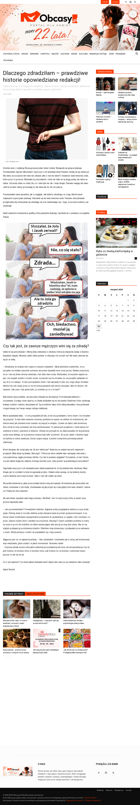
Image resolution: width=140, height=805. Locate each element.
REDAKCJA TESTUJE (98, 53)
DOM (111, 53)
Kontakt (129, 790)
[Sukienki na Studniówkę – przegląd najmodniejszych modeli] (127, 143)
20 (117, 316)
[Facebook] (126, 2)
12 (111, 310)
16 (134, 310)
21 (122, 316)
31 (99, 326)
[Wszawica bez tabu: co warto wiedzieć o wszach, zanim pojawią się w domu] (16, 609)
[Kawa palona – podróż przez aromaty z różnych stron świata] (16, 638)
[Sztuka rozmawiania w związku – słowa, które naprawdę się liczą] (127, 108)
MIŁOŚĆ (55, 53)
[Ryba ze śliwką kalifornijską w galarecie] (116, 233)
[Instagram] (130, 2)
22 (128, 316)
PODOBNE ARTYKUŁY (14, 594)
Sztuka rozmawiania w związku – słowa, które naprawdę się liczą (127, 119)
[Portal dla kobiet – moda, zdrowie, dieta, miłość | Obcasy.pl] (70, 27)
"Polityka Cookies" (90, 798)
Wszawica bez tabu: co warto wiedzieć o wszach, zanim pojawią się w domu (15, 623)
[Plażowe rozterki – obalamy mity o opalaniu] (105, 108)
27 (117, 321)
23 (134, 316)
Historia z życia (11, 53)
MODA (74, 53)
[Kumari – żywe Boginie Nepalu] (105, 83)
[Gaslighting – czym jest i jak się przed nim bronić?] (46, 609)
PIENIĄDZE (120, 53)
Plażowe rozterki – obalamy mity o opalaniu (103, 119)
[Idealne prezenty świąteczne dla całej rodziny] (127, 83)
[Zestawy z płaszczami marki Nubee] (105, 143)
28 (122, 321)
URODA (24, 53)
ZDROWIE (34, 53)
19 (111, 316)
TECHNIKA (8, 60)
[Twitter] (135, 2)
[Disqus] (47, 702)
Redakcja (100, 790)
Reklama (109, 790)
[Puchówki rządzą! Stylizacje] (105, 170)
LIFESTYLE (45, 53)
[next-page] (9, 657)
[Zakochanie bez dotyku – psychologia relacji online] (77, 609)
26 (111, 321)
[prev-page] (4, 657)
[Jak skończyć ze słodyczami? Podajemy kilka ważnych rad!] (77, 638)
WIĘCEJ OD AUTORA (35, 594)
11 (105, 310)
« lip (98, 330)
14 (122, 310)
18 (105, 316)
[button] (136, 54)
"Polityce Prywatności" (92, 800)
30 (134, 321)
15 (128, 310)
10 (99, 310)
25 (105, 321)
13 (117, 310)
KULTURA (83, 53)
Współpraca (119, 790)
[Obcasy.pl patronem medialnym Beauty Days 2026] (46, 638)
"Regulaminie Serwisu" (74, 800)
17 (99, 316)
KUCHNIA (65, 53)
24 (99, 321)
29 (128, 321)
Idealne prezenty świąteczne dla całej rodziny (126, 94)
